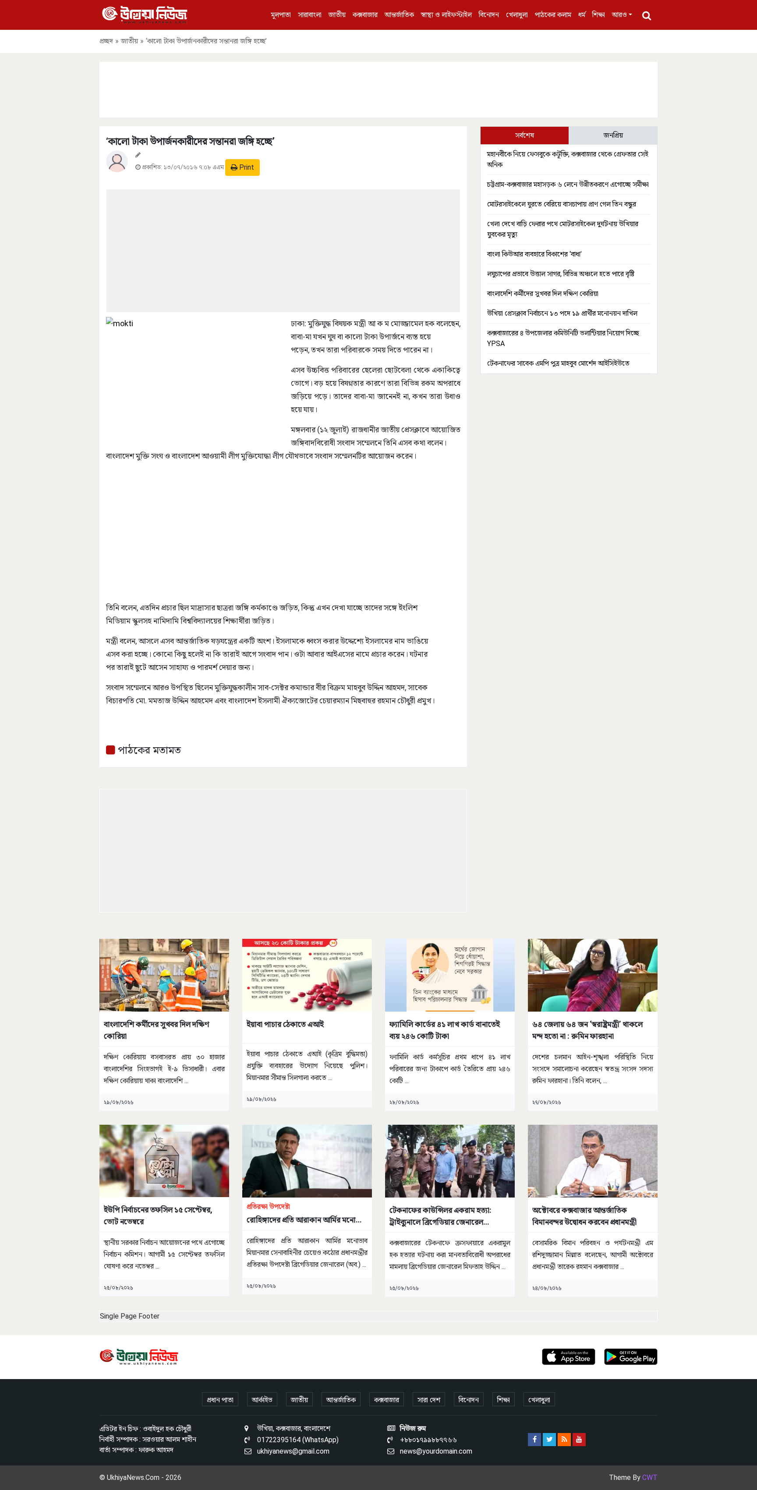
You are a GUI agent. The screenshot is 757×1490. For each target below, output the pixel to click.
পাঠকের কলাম (553, 15)
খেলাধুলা (517, 15)
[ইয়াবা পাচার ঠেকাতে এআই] (307, 974)
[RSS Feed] (564, 1439)
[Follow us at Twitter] (549, 1439)
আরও (619, 15)
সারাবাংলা (310, 15)
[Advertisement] (378, 88)
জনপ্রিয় (613, 135)
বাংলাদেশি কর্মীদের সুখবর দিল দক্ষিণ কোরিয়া (542, 293)
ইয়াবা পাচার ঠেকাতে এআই (285, 1024)
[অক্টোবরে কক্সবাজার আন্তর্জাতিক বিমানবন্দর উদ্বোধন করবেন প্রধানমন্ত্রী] (593, 1160)
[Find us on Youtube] (579, 1439)
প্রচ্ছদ (106, 41)
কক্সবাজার (365, 15)
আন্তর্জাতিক (399, 15)
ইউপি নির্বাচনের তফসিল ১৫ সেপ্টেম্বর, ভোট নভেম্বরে (158, 1215)
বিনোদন (489, 15)
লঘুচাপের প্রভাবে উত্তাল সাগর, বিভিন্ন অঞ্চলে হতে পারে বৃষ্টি (560, 274)
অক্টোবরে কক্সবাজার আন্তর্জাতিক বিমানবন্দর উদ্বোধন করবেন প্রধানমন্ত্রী (584, 1215)
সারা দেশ (428, 1400)
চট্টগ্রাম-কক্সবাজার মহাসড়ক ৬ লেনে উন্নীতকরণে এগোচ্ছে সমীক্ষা (568, 184)
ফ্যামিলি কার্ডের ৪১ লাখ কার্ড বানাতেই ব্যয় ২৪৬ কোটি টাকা (444, 1030)
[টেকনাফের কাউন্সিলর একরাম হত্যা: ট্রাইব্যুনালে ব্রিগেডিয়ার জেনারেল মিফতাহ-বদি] (450, 1160)
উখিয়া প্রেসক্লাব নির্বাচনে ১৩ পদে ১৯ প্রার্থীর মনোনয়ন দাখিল (562, 313)
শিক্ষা (598, 15)
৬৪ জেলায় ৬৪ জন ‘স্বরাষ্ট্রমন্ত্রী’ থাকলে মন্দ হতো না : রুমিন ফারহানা (587, 1030)
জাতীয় (337, 15)
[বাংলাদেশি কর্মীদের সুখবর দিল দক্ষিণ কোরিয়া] (164, 974)
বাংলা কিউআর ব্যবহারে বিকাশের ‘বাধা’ (534, 254)
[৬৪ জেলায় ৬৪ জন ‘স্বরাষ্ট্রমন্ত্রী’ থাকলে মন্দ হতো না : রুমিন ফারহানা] (593, 974)
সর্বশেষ (524, 135)
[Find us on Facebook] (534, 1439)
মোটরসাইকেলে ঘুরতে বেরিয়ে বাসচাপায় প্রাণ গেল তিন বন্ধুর (561, 204)
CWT (650, 1477)
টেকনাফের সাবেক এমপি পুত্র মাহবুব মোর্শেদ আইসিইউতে (558, 363)
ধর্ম (581, 15)
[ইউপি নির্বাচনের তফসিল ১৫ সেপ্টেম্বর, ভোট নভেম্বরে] (164, 1160)
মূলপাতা (281, 15)
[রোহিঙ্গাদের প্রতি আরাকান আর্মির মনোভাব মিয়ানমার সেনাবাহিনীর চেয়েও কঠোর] (307, 1160)
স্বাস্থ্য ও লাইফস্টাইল (446, 15)
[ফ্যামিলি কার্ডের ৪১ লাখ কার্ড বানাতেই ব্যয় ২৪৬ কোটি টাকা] (450, 974)
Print (245, 167)
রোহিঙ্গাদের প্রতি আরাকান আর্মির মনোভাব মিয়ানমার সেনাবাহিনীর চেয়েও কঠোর (307, 1214)
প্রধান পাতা (220, 1400)
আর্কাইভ (262, 1400)
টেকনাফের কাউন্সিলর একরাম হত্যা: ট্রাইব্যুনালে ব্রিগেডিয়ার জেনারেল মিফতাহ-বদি (440, 1216)
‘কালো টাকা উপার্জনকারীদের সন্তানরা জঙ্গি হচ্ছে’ (190, 141)
